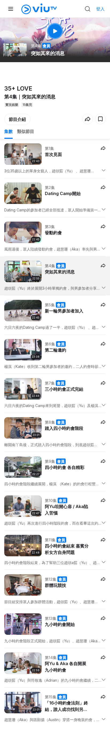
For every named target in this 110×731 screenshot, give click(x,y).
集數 (8, 131)
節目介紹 (17, 119)
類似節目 (25, 131)
